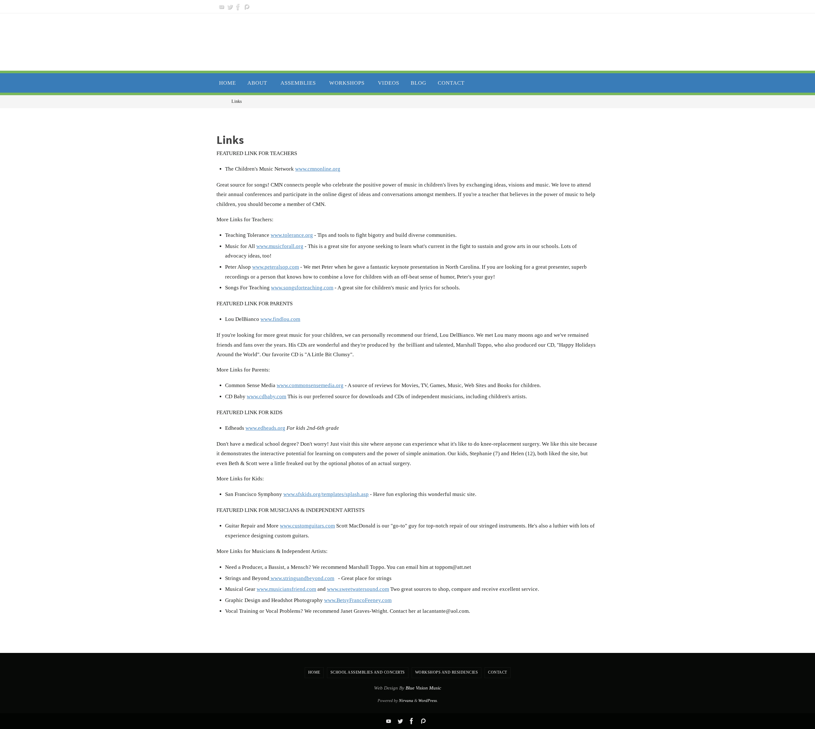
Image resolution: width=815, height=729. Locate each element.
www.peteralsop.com (275, 267)
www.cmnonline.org (317, 169)
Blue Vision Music (423, 687)
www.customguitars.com (307, 526)
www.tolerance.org (292, 235)
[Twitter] (230, 7)
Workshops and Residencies (446, 672)
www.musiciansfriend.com (286, 589)
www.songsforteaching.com (302, 288)
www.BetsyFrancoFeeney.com (358, 600)
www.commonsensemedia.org (310, 385)
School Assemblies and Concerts (367, 672)
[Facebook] (238, 7)
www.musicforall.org (279, 246)
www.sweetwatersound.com (358, 589)
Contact (497, 672)
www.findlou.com (280, 319)
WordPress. (428, 700)
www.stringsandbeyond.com (301, 578)
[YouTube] (221, 7)
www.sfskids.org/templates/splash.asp (326, 494)
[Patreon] (246, 7)
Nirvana (406, 700)
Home (314, 672)
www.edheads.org (265, 428)
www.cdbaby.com (266, 396)
